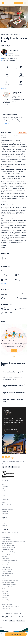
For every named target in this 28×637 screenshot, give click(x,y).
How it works (5, 589)
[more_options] (2, 634)
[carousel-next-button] (25, 17)
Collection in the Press (7, 573)
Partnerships (5, 597)
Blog (3, 488)
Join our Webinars (6, 539)
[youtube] (18, 467)
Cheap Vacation (6, 558)
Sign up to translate (22, 132)
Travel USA (4, 556)
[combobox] (12, 621)
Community (5, 493)
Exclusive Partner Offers (8, 586)
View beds (4, 88)
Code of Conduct (18, 613)
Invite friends (5, 513)
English (4, 137)
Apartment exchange (7, 604)
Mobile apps (5, 490)
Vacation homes (6, 567)
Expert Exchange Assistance (9, 584)
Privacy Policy (5, 617)
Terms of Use (9, 613)
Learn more (15, 103)
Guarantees (5, 511)
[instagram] (6, 467)
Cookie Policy (14, 617)
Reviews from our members (8, 547)
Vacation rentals (6, 537)
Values (3, 502)
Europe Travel (5, 562)
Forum (3, 523)
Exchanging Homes (7, 571)
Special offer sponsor (7, 569)
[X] (15, 467)
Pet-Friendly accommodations (9, 560)
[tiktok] (9, 467)
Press (3, 495)
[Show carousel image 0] (14, 17)
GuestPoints (5, 507)
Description (5, 30)
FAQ (3, 521)
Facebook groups (6, 554)
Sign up (14, 350)
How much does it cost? (8, 509)
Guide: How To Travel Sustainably (10, 533)
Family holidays (5, 599)
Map (19, 30)
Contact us (4, 525)
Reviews (23, 30)
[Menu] (25, 3)
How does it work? (6, 504)
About (3, 484)
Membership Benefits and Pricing (10, 580)
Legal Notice (22, 617)
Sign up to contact (16, 634)
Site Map (5, 620)
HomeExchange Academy (8, 552)
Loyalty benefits (6, 608)
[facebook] (3, 467)
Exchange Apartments (7, 565)
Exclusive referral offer (7, 535)
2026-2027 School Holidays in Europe (11, 606)
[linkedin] (12, 467)
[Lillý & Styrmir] (4, 52)
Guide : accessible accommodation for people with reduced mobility (13, 542)
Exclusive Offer (5, 593)
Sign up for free (18, 3)
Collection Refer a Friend (8, 575)
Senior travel (5, 602)
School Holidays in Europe (8, 545)
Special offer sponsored (8, 582)
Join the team (5, 486)
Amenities (13, 30)
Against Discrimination (7, 549)
